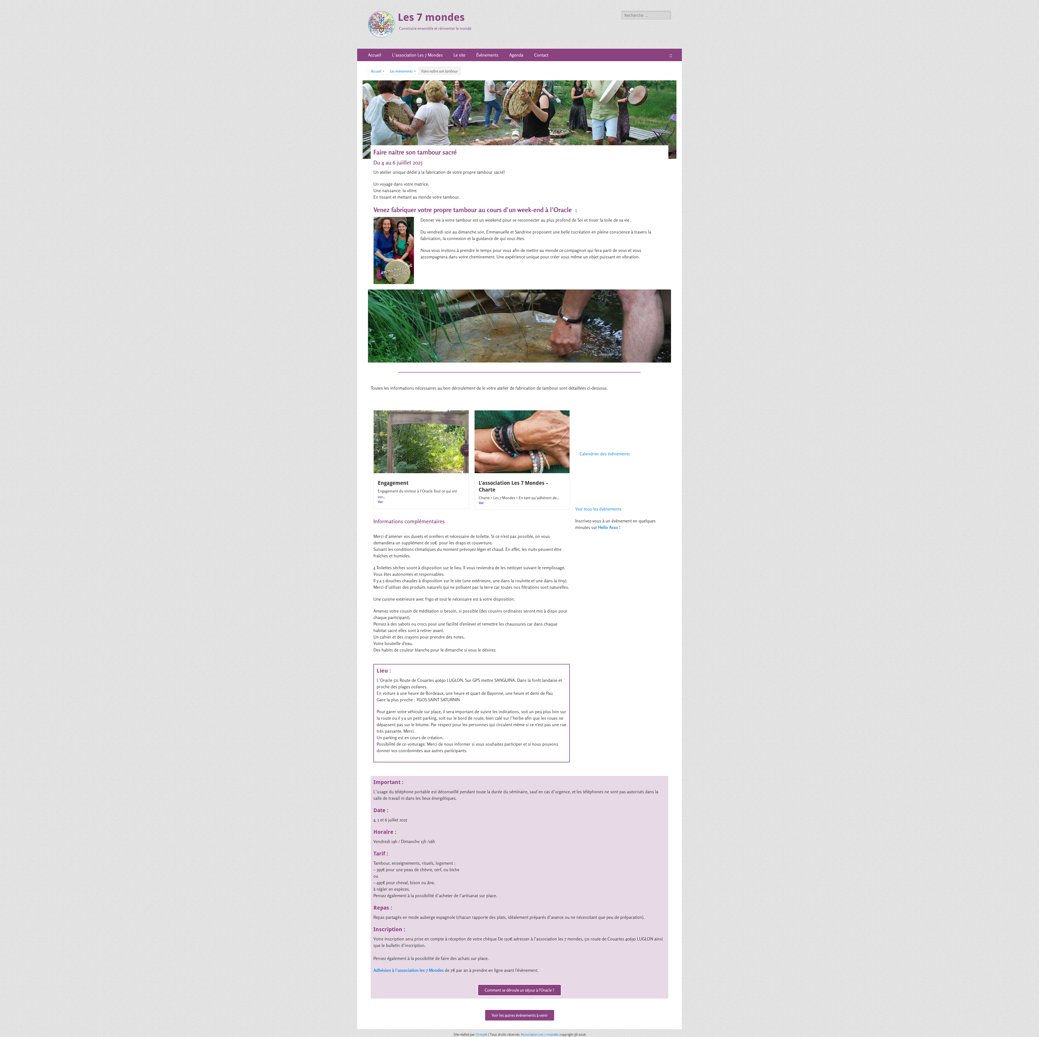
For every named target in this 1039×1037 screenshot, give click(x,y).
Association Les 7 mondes (540, 1034)
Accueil (374, 55)
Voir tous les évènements (598, 509)
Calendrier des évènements (605, 453)
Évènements (487, 55)
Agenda (516, 55)
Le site (459, 55)
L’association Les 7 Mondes (417, 55)
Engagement (393, 483)
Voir (380, 502)
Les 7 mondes (431, 17)
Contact (541, 55)
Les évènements (403, 71)
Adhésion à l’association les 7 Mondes (408, 970)
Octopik (481, 1034)
